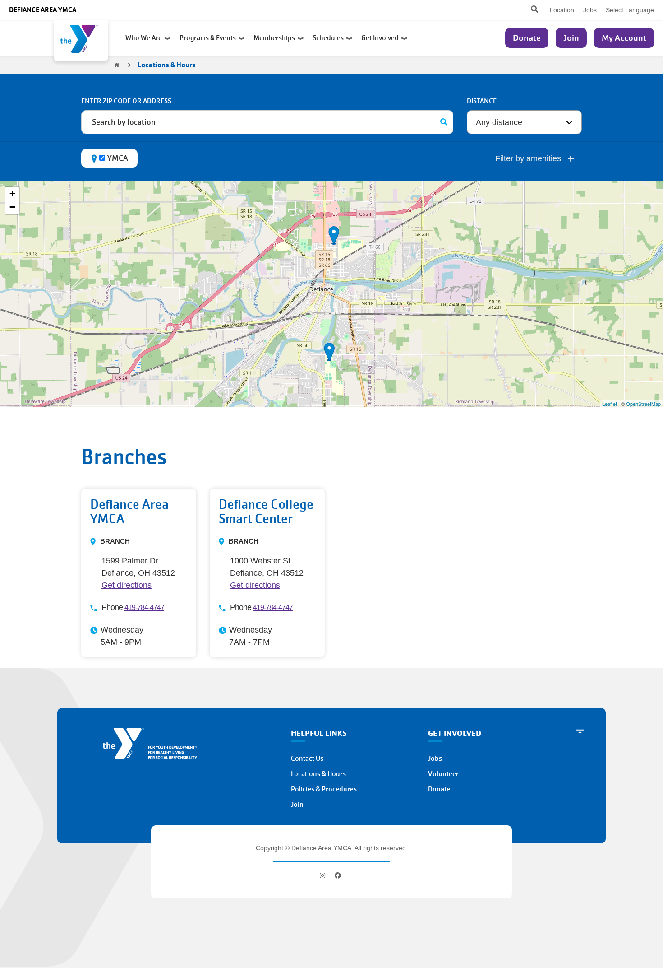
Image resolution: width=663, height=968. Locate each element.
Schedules (329, 38)
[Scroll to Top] (580, 733)
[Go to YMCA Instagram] (323, 875)
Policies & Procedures (324, 789)
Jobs (590, 10)
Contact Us (307, 758)
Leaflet (609, 403)
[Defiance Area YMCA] (81, 40)
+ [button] (12, 193)
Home (116, 65)
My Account (624, 38)
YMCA (117, 158)
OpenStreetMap (643, 403)
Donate (527, 38)
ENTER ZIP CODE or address (126, 101)
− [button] (12, 207)
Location (562, 10)
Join (571, 38)
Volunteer (443, 773)
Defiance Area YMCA (42, 9)
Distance (482, 101)
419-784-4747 (144, 607)
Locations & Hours (318, 773)
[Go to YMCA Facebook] (337, 875)
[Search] (444, 122)
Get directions (126, 585)
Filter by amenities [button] (529, 158)
